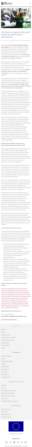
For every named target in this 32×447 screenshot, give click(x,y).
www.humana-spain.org (8, 319)
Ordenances (5, 342)
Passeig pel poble (6, 361)
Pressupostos (5, 345)
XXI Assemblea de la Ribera (9, 401)
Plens (3, 332)
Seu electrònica (6, 409)
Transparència (5, 335)
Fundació (4, 372)
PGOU (3, 348)
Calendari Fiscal (6, 417)
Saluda (3, 329)
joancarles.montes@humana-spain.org (13, 316)
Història (3, 364)
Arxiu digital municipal (8, 390)
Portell (3, 388)
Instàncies (4, 412)
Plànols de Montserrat (8, 393)
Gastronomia (5, 374)
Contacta (4, 398)
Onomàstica (5, 369)
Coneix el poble (6, 356)
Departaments (5, 414)
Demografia (5, 366)
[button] (30, 3)
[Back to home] (6, 3)
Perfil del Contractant (8, 340)
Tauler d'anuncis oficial (8, 337)
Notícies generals (25, 40)
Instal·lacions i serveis (8, 396)
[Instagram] (6, 442)
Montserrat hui (5, 377)
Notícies (3, 385)
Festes (3, 358)
